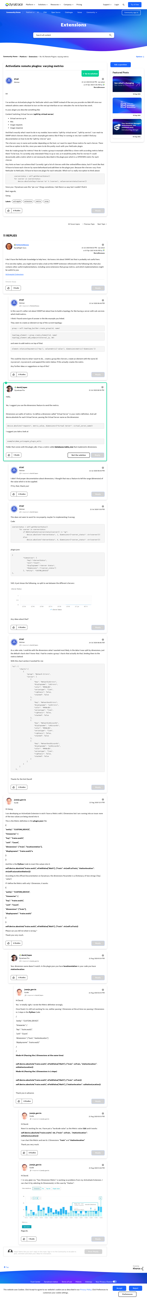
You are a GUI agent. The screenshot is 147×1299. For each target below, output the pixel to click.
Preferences (127, 1294)
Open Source (55, 12)
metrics (38, 201)
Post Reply (93, 1251)
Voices (79, 12)
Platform (29, 12)
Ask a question (120, 65)
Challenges (69, 12)
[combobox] (73, 35)
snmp (46, 201)
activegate (17, 201)
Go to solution (91, 74)
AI (38, 12)
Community (91, 12)
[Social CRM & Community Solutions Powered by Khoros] (138, 1268)
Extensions (33, 57)
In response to (30, 306)
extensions (28, 201)
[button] (119, 1288)
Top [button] (7, 1267)
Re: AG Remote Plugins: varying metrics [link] (54, 57)
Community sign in (131, 12)
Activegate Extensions (15, 274)
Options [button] (139, 57)
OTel (45, 12)
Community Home (13, 12)
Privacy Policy (85, 1290)
